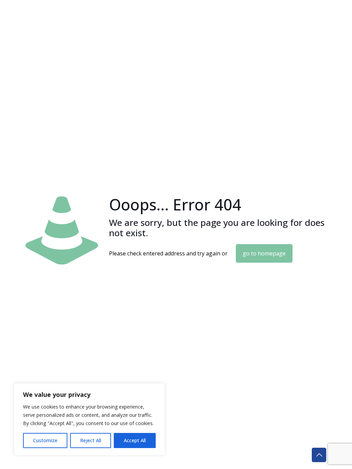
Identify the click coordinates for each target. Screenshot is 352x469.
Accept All (135, 440)
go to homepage (264, 253)
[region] (89, 419)
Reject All (90, 440)
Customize (45, 440)
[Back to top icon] (319, 455)
